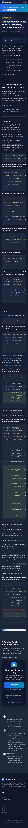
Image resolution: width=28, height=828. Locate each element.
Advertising (4, 812)
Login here (18, 689)
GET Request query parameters (11, 365)
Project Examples (6, 799)
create (10, 315)
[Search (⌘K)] (23, 2)
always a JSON (12, 527)
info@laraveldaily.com (19, 822)
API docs (8, 363)
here (21, 136)
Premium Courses (6, 795)
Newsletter (4, 808)
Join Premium (12, 10)
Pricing (3, 810)
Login (4, 10)
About (3, 806)
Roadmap (4, 797)
